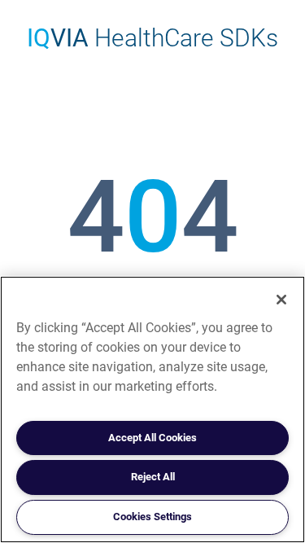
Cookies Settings (152, 516)
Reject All (153, 477)
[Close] (281, 299)
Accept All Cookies (152, 437)
